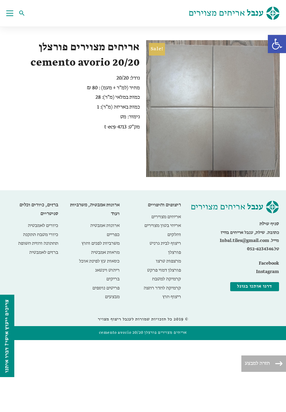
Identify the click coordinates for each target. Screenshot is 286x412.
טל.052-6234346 (263, 249)
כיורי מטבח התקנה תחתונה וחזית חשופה (38, 239)
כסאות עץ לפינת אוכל (99, 261)
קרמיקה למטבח (166, 279)
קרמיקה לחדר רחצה (162, 288)
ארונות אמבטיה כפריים (105, 230)
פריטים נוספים (106, 288)
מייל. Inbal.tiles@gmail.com (249, 241)
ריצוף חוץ (172, 297)
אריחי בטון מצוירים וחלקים (162, 230)
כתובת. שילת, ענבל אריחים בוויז (250, 233)
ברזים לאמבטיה (43, 252)
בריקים (113, 279)
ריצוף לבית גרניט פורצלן (165, 248)
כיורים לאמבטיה (43, 225)
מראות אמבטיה (105, 252)
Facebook (269, 263)
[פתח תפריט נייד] (9, 13)
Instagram (267, 272)
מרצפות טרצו (168, 261)
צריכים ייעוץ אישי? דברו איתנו (6, 336)
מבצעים (112, 297)
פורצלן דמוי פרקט (164, 270)
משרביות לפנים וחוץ (101, 243)
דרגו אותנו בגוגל (254, 286)
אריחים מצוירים (166, 217)
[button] (277, 44)
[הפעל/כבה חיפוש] (23, 13)
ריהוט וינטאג (107, 270)
